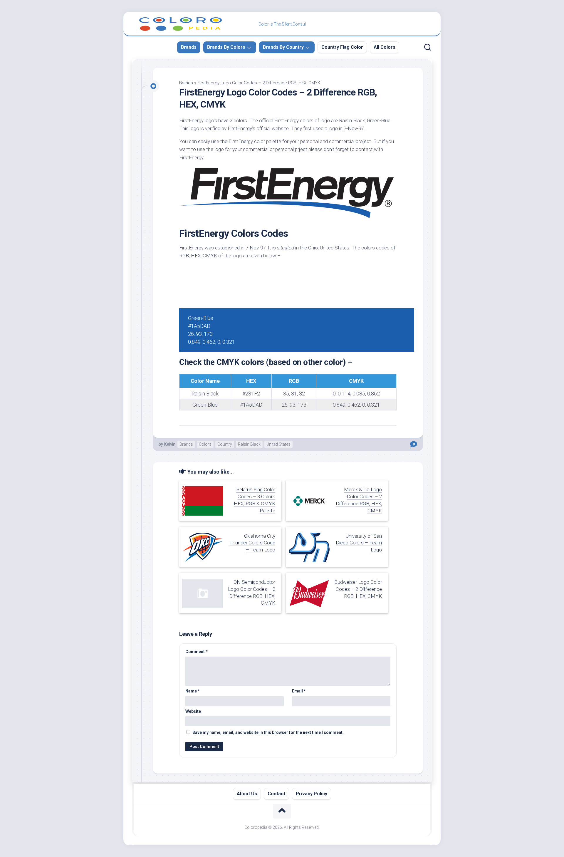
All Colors (384, 47)
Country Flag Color (342, 47)
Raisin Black (249, 444)
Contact (276, 793)
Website (193, 711)
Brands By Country (283, 47)
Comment (196, 651)
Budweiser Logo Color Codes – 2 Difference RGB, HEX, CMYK (358, 589)
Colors (205, 444)
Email (299, 691)
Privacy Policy (311, 793)
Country (224, 444)
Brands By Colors (226, 47)
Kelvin (169, 444)
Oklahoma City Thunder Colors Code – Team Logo (252, 543)
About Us (247, 793)
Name (192, 691)
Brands (189, 47)
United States (278, 444)
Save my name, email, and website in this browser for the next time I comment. (268, 732)
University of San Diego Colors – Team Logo (359, 543)
